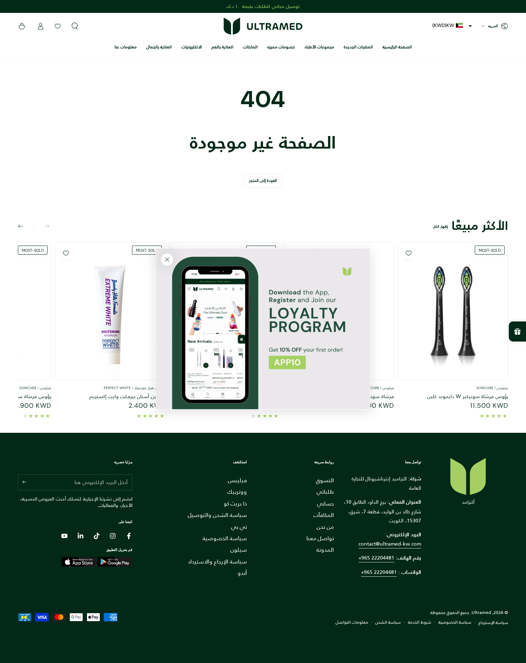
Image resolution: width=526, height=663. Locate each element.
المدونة (325, 549)
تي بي (239, 526)
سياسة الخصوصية (225, 538)
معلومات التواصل (352, 622)
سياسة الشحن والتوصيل (217, 514)
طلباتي (325, 491)
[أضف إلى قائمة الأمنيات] (408, 253)
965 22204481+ (379, 572)
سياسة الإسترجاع (493, 623)
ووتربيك (237, 491)
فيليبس (237, 480)
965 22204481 (377, 558)
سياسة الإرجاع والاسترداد (217, 561)
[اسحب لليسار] (41, 227)
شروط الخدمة (419, 622)
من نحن (325, 526)
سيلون (238, 549)
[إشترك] (22, 482)
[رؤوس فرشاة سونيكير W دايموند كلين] (453, 311)
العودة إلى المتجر (263, 180)
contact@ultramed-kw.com (390, 544)
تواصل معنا (320, 538)
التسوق (325, 480)
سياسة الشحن (388, 622)
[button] (452, 25)
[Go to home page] (263, 26)
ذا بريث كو (235, 503)
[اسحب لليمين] (26, 227)
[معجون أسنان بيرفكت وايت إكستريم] (110, 311)
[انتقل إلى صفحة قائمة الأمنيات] (57, 26)
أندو (242, 572)
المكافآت (323, 514)
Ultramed (481, 612)
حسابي (325, 503)
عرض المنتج (452, 382)
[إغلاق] (167, 259)
